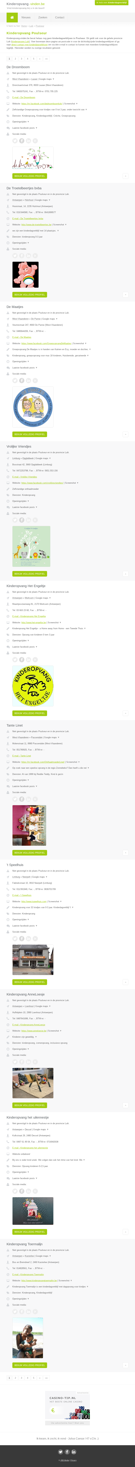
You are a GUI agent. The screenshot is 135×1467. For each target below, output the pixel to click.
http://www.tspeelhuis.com (33, 901)
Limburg (16, 458)
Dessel (28, 1129)
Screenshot (71, 103)
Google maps (46, 79)
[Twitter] (60, 1452)
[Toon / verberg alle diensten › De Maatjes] (67, 355)
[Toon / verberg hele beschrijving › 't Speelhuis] (67, 907)
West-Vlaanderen (20, 79)
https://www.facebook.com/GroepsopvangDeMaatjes (46, 343)
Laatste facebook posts (25, 128)
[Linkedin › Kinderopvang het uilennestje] (28, 1191)
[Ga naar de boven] (125, 176)
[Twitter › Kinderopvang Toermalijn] (15, 1311)
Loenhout (29, 1006)
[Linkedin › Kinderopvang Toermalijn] (28, 1311)
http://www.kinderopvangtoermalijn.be (39, 1280)
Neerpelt (26, 877)
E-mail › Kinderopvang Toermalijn (28, 1274)
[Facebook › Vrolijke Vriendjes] (21, 520)
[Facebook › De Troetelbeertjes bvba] (21, 255)
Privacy (73, 1460)
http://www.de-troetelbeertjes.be (36, 224)
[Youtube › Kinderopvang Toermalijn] (35, 1311)
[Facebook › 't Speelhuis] (21, 938)
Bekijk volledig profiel (29, 176)
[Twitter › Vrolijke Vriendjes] (15, 520)
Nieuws (26, 17)
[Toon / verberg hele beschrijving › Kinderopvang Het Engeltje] (67, 628)
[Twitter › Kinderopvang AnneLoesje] (15, 1061)
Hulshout (29, 200)
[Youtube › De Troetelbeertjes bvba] (35, 255)
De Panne (35, 319)
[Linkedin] (73, 1452)
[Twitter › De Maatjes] (15, 380)
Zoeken (42, 17)
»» (46, 59)
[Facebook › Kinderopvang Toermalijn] (21, 1311)
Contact (59, 17)
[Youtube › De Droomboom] (35, 140)
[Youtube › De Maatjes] (35, 380)
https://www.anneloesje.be (33, 1031)
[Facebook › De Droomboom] (21, 140)
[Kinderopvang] (12, 17)
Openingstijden (20, 121)
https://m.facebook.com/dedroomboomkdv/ (41, 103)
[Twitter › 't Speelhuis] (15, 938)
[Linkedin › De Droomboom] (28, 140)
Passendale (36, 737)
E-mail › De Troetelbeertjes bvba (27, 218)
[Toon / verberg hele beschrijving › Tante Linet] (67, 768)
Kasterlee (29, 1256)
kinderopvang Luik (20, 41)
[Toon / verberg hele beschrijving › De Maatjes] (67, 349)
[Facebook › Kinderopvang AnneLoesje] (21, 1061)
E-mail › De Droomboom (23, 97)
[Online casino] (69, 1392)
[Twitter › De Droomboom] (15, 140)
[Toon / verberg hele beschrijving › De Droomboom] (67, 109)
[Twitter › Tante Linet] (15, 799)
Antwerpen (17, 200)
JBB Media (64, 1460)
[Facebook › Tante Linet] (21, 799)
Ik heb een (111, 2)
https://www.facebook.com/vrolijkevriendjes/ (42, 483)
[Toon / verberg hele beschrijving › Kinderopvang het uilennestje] (67, 1160)
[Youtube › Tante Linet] (35, 799)
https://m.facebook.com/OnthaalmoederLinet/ (43, 762)
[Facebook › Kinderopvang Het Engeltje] (21, 659)
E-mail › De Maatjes (21, 337)
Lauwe (34, 79)
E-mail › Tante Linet (21, 756)
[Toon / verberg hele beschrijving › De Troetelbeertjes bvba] (67, 230)
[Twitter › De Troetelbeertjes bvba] (15, 255)
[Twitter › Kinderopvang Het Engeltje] (15, 659)
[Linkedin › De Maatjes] (28, 380)
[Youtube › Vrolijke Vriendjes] (35, 520)
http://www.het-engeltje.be (33, 622)
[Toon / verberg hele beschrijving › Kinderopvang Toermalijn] (67, 1286)
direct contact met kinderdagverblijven (29, 44)
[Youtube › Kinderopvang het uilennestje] (35, 1191)
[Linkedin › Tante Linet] (28, 799)
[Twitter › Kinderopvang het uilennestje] (15, 1191)
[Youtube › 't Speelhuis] (35, 938)
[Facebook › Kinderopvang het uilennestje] (21, 1191)
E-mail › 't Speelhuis (21, 895)
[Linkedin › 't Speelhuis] (28, 938)
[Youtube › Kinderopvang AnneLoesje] (35, 1061)
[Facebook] (67, 1452)
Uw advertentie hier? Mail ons (67, 1423)
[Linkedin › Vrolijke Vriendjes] (28, 520)
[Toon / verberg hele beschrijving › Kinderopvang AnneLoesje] (67, 1037)
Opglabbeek (28, 458)
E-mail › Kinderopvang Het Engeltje (29, 616)
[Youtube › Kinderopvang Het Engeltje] (35, 659)
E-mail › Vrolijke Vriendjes (24, 477)
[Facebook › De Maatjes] (21, 380)
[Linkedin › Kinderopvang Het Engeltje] (28, 659)
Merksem (29, 598)
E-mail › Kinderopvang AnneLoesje (28, 1025)
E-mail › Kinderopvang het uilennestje (30, 1148)
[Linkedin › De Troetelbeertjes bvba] (28, 255)
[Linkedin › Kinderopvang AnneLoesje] (28, 1061)
